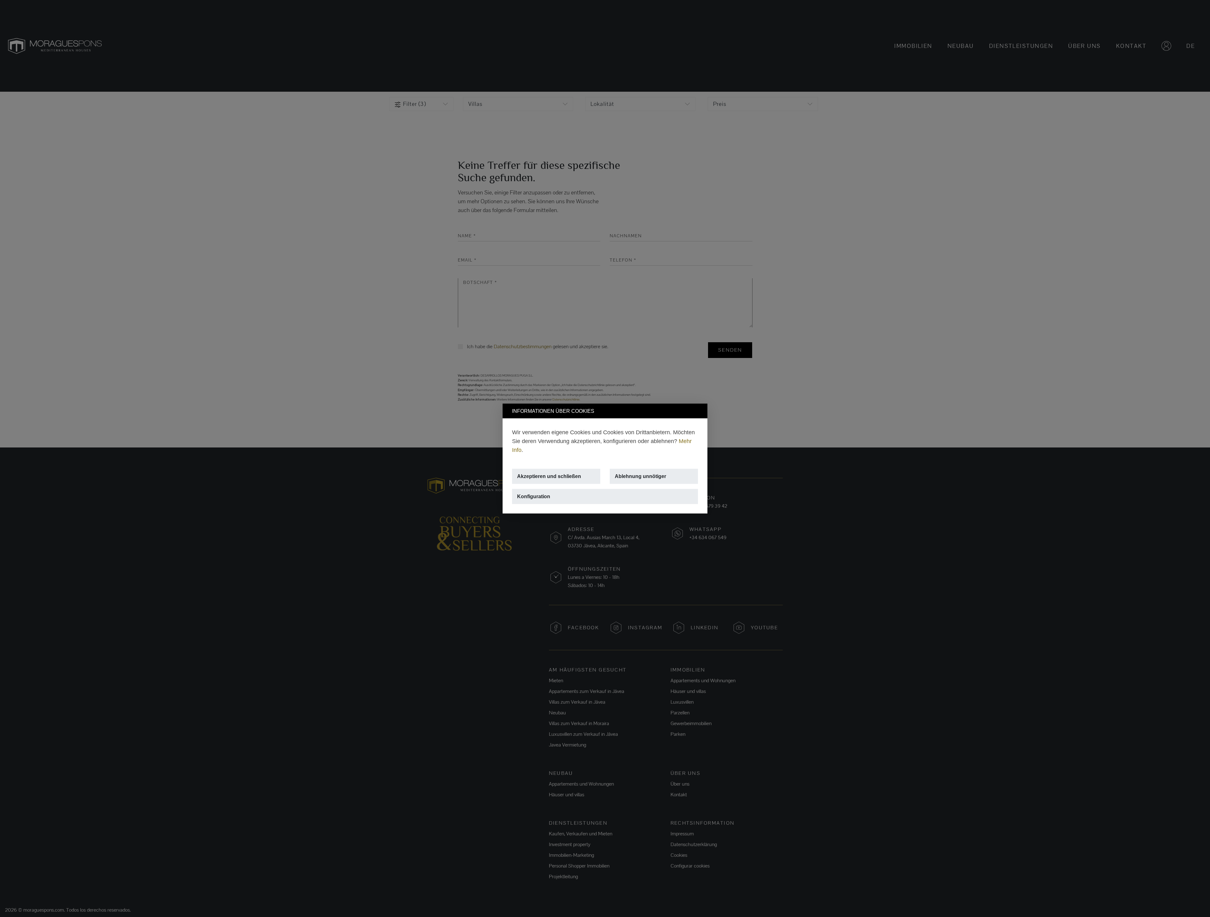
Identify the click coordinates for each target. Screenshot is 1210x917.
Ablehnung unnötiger (640, 476)
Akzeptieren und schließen (549, 476)
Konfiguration (533, 496)
